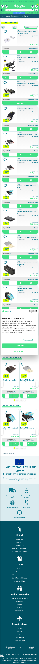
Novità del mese (6, 13)
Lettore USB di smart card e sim (27, 237)
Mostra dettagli (28, 340)
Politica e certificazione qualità (19, 575)
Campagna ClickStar (20, 581)
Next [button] (37, 384)
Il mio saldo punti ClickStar (19, 551)
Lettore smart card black (25, 109)
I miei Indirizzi (19, 545)
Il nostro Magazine (19, 640)
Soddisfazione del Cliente (19, 578)
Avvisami (20, 103)
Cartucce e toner (19, 637)
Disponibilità (6, 48)
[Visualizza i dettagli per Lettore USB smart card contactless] (9, 296)
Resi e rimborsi (19, 611)
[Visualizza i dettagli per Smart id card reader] (10, 369)
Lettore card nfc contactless (26, 83)
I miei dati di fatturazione (19, 548)
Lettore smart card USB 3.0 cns (27, 134)
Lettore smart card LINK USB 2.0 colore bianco (26, 33)
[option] (19, 1)
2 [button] (17, 400)
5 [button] (24, 400)
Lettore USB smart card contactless (24, 289)
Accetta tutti (20, 346)
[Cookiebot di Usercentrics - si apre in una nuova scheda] (28, 311)
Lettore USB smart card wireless (27, 429)
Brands (19, 631)
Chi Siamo (19, 569)
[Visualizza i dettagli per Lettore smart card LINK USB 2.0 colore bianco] (9, 39)
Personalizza (18, 351)
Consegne (19, 604)
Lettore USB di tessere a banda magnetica (27, 264)
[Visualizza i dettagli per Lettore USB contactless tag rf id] (9, 219)
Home (2, 16)
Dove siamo (19, 572)
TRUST (18, 56)
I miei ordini (19, 542)
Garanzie (19, 607)
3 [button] (19, 400)
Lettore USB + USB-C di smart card (26, 187)
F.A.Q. (19, 634)
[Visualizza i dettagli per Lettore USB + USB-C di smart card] (9, 193)
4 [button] (22, 400)
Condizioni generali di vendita (19, 598)
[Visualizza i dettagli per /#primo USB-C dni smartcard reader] (9, 65)
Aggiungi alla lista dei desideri (5, 31)
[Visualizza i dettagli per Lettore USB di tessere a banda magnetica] (9, 270)
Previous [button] (1, 384)
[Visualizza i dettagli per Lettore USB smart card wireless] (28, 417)
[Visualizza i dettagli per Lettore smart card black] (9, 116)
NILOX (18, 107)
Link (18, 30)
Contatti (19, 628)
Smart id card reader (9, 380)
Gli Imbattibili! (18, 13)
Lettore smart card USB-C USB (27, 160)
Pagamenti (19, 601)
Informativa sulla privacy (10, 647)
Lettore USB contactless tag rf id (26, 212)
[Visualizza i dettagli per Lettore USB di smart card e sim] (9, 245)
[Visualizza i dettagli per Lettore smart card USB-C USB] (9, 168)
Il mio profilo (19, 539)
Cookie (22, 648)
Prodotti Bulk (21, 81)
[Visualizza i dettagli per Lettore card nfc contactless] (9, 91)
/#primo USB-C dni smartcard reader (26, 58)
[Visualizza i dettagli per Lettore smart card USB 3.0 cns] (9, 142)
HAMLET (19, 133)
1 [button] (14, 400)
